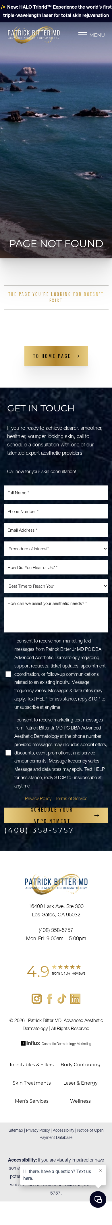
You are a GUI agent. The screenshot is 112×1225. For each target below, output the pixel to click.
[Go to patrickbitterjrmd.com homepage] (42, 34)
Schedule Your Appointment (52, 815)
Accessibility (63, 1130)
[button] (82, 34)
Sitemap (16, 1130)
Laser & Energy (80, 1083)
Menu (97, 35)
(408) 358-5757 (39, 830)
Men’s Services (32, 1101)
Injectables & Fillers (32, 1064)
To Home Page (52, 356)
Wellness (80, 1101)
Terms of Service (71, 798)
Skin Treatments (32, 1083)
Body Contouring (81, 1064)
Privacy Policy (38, 798)
